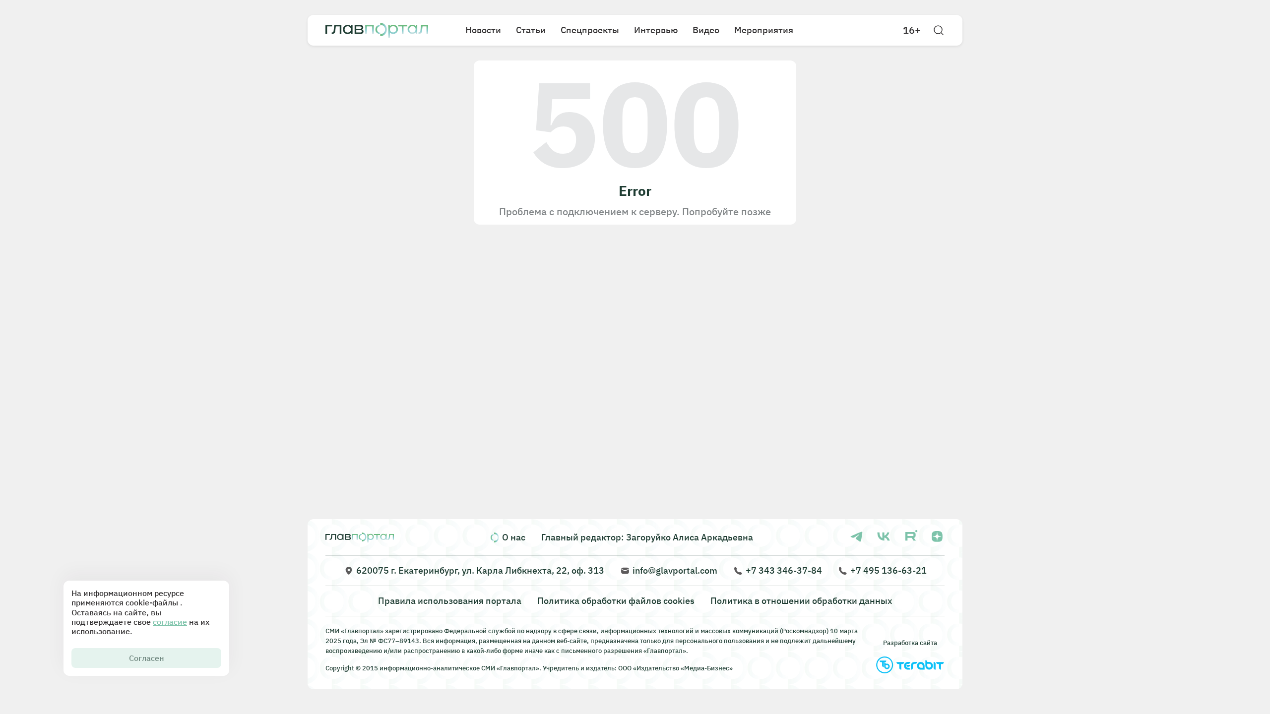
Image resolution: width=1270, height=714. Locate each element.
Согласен (146, 658)
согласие (170, 622)
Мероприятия (763, 30)
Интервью (656, 30)
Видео (706, 30)
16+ (912, 30)
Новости (483, 30)
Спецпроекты (590, 30)
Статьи (531, 30)
